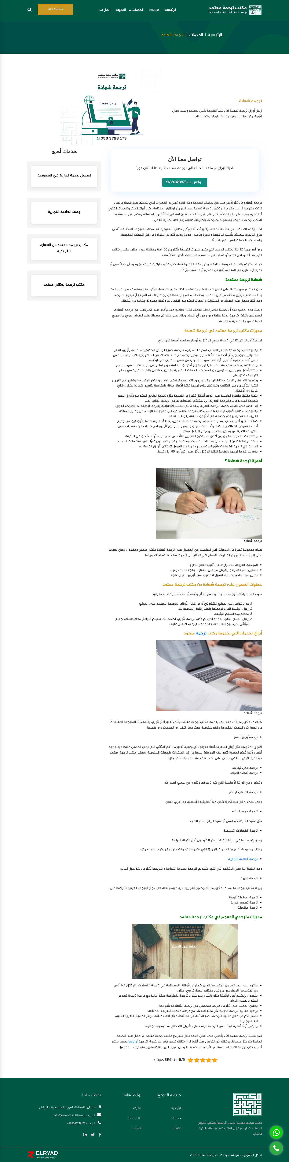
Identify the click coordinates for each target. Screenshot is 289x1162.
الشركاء (137, 1108)
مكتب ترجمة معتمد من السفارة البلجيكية (64, 248)
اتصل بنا (104, 10)
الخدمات (137, 10)
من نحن (154, 10)
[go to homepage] (247, 1104)
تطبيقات (39, 1157)
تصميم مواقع (49, 1157)
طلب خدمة (55, 9)
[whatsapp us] (276, 1132)
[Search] (30, 10)
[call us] (276, 1148)
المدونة (121, 10)
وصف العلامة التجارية (64, 212)
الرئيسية (170, 10)
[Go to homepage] (235, 10)
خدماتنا (177, 1128)
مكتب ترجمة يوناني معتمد (64, 285)
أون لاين (132, 1042)
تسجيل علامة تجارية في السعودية (64, 175)
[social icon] (98, 1136)
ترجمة (201, 633)
